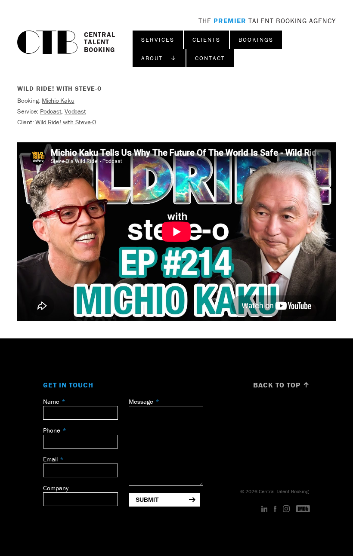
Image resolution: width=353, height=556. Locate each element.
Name (51, 401)
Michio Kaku (58, 100)
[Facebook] (275, 509)
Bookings (255, 39)
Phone (51, 430)
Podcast (50, 111)
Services (157, 39)
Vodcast (75, 111)
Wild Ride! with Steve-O (65, 122)
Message (141, 401)
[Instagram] (286, 509)
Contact (210, 58)
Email (50, 459)
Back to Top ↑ (281, 385)
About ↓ (159, 58)
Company (55, 488)
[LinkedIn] (264, 509)
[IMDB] (303, 509)
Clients (206, 39)
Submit (147, 499)
